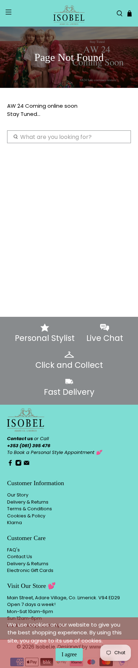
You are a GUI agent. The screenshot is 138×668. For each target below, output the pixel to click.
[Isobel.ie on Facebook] (10, 464)
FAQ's (13, 549)
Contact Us (19, 556)
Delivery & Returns (27, 502)
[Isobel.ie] (69, 13)
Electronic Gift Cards (30, 570)
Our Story (17, 495)
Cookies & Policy (26, 515)
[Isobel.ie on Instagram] (18, 464)
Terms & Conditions (29, 508)
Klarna (14, 522)
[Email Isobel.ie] (26, 464)
